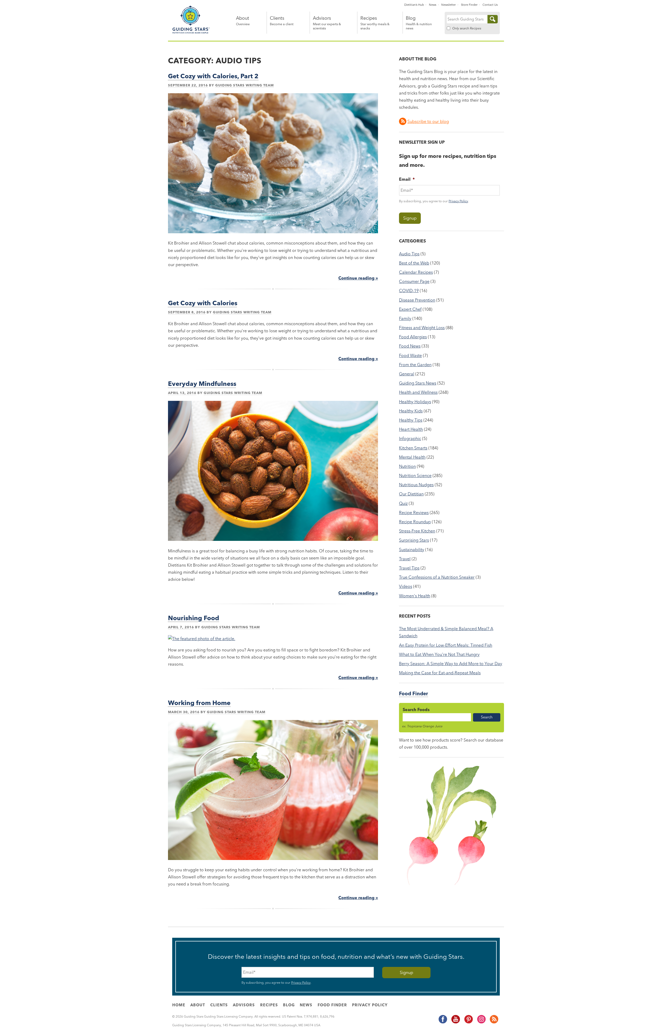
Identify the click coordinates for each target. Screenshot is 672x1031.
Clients (281, 20)
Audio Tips (409, 253)
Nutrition (407, 466)
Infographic (410, 438)
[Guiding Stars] (191, 32)
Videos (405, 586)
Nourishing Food (193, 618)
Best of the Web (414, 263)
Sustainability (411, 549)
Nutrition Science (415, 475)
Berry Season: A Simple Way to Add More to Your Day (450, 663)
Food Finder (413, 694)
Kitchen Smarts (413, 447)
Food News (410, 346)
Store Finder (469, 5)
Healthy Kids (411, 410)
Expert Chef (410, 309)
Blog (419, 22)
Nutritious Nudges (416, 484)
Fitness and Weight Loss (422, 327)
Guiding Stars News (417, 383)
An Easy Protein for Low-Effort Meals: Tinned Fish (445, 645)
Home (178, 1005)
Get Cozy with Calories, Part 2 (213, 76)
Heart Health (411, 429)
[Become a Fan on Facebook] (443, 1022)
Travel (405, 558)
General (406, 373)
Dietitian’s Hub (414, 5)
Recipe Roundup (415, 521)
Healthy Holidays (415, 401)
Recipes (375, 22)
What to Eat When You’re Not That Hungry (439, 654)
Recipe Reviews (414, 512)
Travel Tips (409, 568)
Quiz (403, 503)
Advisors (327, 22)
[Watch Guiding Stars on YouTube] (455, 1022)
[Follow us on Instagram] (481, 1022)
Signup (410, 218)
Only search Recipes (466, 28)
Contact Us (490, 5)
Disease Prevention (417, 300)
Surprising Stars (414, 540)
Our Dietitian (411, 493)
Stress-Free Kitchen (417, 530)
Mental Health (412, 457)
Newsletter (448, 5)
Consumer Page (414, 281)
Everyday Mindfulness (202, 383)
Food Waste (410, 355)
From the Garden (415, 364)
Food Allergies (413, 336)
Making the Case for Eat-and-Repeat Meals (440, 672)
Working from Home (199, 703)
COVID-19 (409, 290)
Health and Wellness (418, 392)
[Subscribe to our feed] (494, 1022)
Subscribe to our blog (428, 121)
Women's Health (414, 595)
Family (405, 318)
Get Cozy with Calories (202, 303)
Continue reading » (358, 278)
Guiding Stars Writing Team (244, 85)
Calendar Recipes (416, 272)
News (432, 5)
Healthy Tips (410, 420)
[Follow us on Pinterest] (468, 1022)
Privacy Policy (458, 201)
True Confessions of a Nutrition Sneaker (437, 577)
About (243, 20)
